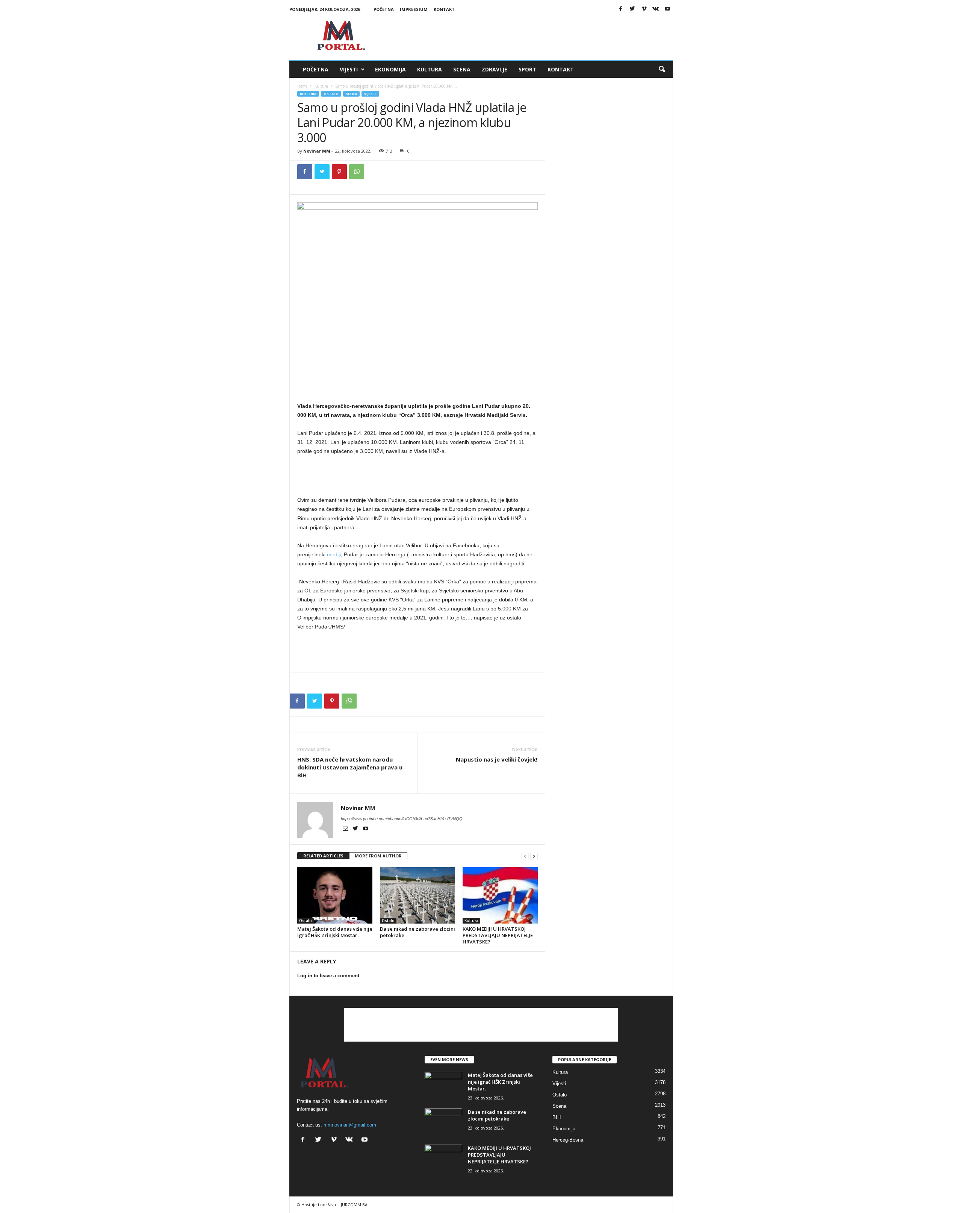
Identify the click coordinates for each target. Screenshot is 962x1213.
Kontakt (444, 9)
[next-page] (534, 856)
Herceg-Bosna (567, 1140)
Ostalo (331, 93)
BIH (556, 1117)
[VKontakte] (655, 9)
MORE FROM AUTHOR (378, 856)
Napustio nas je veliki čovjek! (496, 759)
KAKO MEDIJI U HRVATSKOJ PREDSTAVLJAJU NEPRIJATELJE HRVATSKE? (498, 935)
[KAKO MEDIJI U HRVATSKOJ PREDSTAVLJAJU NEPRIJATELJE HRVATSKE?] (500, 895)
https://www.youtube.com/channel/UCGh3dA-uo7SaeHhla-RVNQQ (402, 818)
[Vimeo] (644, 9)
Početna (384, 9)
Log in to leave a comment (328, 975)
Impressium (414, 9)
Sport (527, 69)
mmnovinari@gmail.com (350, 1125)
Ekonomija (390, 69)
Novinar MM (316, 151)
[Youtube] (667, 9)
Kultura (429, 69)
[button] (661, 69)
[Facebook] (620, 9)
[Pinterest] (339, 171)
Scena (461, 69)
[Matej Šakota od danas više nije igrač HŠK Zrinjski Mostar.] (334, 895)
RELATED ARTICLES (323, 856)
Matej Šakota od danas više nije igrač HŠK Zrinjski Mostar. (334, 932)
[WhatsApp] (356, 171)
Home (302, 86)
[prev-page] (525, 856)
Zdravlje (494, 69)
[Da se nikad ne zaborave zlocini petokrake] (417, 895)
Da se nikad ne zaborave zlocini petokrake (417, 932)
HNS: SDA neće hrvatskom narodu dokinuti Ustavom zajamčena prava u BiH (349, 767)
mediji (334, 554)
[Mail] (346, 829)
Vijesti (349, 69)
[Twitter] (632, 9)
